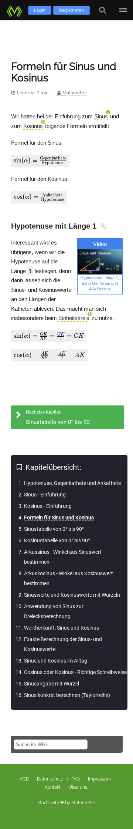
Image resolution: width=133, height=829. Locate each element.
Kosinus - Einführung (48, 506)
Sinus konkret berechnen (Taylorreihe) (67, 695)
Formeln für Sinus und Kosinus (59, 517)
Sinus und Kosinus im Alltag (55, 661)
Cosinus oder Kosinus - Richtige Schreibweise (75, 672)
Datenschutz (50, 779)
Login (39, 10)
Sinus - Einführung (45, 495)
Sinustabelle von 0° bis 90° (54, 529)
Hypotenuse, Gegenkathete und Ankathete (72, 483)
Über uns (78, 787)
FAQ (75, 779)
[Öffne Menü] (123, 10)
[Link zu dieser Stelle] (102, 226)
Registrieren (71, 10)
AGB (24, 779)
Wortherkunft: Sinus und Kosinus (61, 628)
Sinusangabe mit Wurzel (51, 684)
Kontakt (53, 787)
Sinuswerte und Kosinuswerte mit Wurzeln (72, 595)
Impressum (99, 779)
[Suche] (102, 10)
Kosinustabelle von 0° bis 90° (57, 540)
